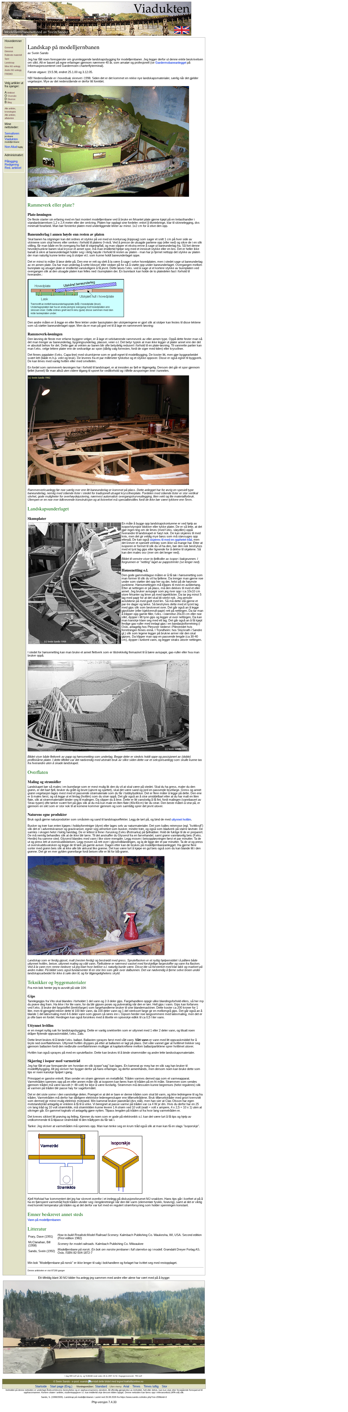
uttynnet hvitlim (181, 819)
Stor (164, 1386)
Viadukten (11, 139)
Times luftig (151, 1386)
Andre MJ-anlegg (13, 70)
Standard (101, 1386)
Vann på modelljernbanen (44, 1219)
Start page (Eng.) (61, 1386)
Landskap (9, 62)
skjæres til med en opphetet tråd (171, 539)
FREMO (9, 74)
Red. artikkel (13, 167)
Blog (9, 102)
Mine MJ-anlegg (12, 66)
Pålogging (11, 161)
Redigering (12, 164)
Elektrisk (9, 51)
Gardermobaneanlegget (170, 62)
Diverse (11, 99)
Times (136, 1386)
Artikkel (10, 92)
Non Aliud (11, 146)
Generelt (9, 47)
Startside (41, 1386)
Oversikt (12, 96)
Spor (7, 59)
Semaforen (12, 133)
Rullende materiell (13, 55)
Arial (126, 1386)
